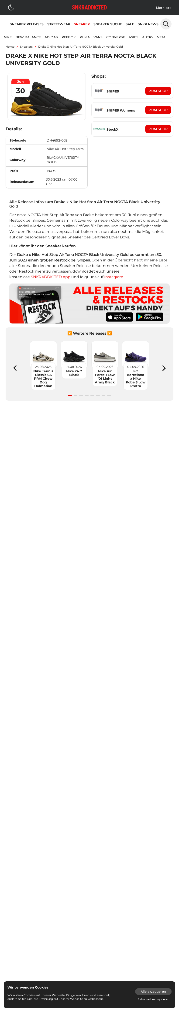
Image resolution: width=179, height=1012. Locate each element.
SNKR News (148, 24)
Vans (98, 37)
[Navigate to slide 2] (75, 395)
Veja (161, 37)
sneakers (26, 46)
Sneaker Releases (27, 24)
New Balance (28, 37)
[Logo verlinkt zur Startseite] (89, 7)
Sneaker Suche (107, 24)
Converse (115, 37)
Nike (8, 37)
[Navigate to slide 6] (98, 395)
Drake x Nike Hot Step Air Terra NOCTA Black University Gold (80, 46)
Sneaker (82, 24)
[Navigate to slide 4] (87, 395)
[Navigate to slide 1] (70, 395)
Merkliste (164, 8)
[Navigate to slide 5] (92, 395)
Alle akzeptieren (153, 991)
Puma (84, 37)
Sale (130, 24)
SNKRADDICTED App (50, 277)
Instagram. (114, 277)
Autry (147, 37)
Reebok (69, 37)
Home (10, 46)
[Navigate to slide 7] (103, 395)
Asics (133, 37)
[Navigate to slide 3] (81, 395)
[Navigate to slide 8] (109, 395)
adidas (51, 37)
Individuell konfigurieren (153, 999)
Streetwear (58, 24)
